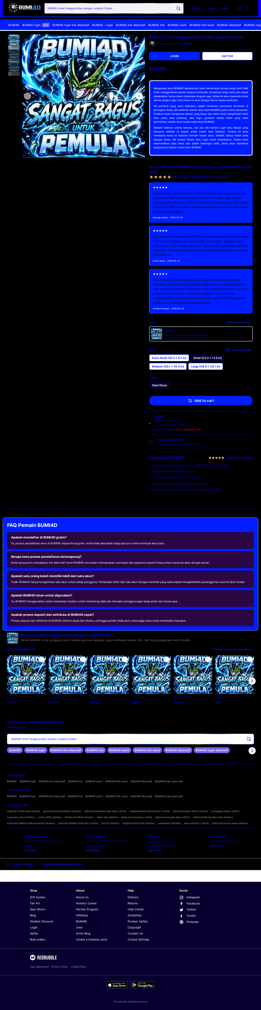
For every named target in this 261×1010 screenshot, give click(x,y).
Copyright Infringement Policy (62, 864)
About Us (82, 897)
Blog (33, 915)
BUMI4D (13, 25)
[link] (15, 750)
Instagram (193, 897)
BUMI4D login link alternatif (70, 25)
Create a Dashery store (91, 939)
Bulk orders (37, 939)
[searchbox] (130, 739)
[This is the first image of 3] (27, 96)
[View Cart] (248, 8)
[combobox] (114, 8)
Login (33, 927)
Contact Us (135, 933)
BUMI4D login (35, 25)
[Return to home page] (24, 8)
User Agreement (39, 966)
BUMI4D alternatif (229, 25)
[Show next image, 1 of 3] (139, 96)
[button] (14, 40)
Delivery (133, 897)
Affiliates (82, 915)
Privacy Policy (60, 966)
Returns (133, 903)
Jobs (79, 927)
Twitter (191, 909)
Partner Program (87, 909)
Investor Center (86, 903)
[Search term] (178, 8)
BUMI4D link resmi (202, 25)
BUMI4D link (156, 25)
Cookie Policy (78, 966)
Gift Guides (37, 897)
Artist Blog (83, 933)
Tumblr (191, 915)
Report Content (23, 864)
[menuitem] (13, 25)
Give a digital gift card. (188, 429)
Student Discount (41, 921)
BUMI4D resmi (177, 25)
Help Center (136, 909)
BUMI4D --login (102, 25)
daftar (34, 933)
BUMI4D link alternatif (130, 25)
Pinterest (193, 922)
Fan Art (35, 903)
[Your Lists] (239, 8)
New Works (37, 909)
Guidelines (135, 915)
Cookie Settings (138, 939)
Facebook (193, 903)
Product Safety (138, 921)
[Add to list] (41, 659)
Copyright (134, 927)
